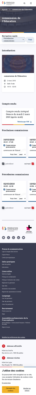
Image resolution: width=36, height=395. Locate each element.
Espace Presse (6, 254)
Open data (4, 286)
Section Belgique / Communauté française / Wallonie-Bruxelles (16, 323)
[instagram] (13, 237)
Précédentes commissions (9, 39)
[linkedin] (18, 237)
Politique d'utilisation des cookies (11, 280)
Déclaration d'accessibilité (9, 288)
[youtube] (23, 237)
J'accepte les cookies (10, 389)
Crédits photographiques (8, 257)
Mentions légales (6, 274)
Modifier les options (27, 389)
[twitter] (8, 237)
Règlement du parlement (8, 283)
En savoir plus (6, 383)
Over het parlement (7, 298)
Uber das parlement (7, 301)
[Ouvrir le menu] (31, 3)
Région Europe (6, 327)
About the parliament (7, 304)
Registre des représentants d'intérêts (11, 291)
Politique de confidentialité (9, 277)
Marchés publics (6, 264)
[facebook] (3, 237)
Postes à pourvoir (6, 311)
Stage (3, 314)
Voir (30, 39)
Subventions (5, 267)
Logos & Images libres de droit (10, 251)
